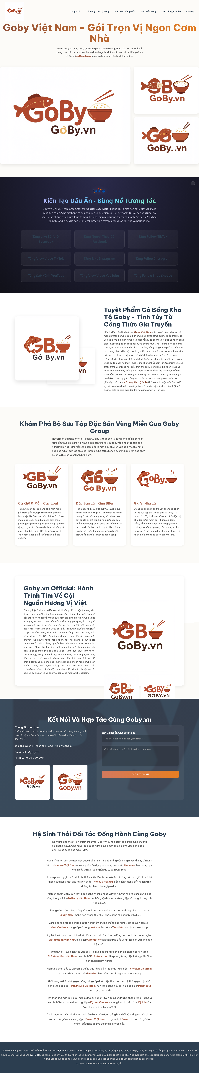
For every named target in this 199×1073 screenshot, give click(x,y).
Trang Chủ (74, 11)
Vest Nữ (118, 927)
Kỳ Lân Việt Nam (100, 1002)
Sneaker (92, 973)
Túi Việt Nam (65, 915)
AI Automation (99, 956)
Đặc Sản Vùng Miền (125, 11)
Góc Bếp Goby (148, 11)
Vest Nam (95, 927)
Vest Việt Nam (59, 927)
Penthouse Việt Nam (83, 985)
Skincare (129, 865)
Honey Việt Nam (103, 881)
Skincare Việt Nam (64, 865)
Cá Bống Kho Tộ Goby (97, 11)
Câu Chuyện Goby (171, 11)
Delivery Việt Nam (79, 898)
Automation (94, 939)
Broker (125, 1019)
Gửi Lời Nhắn (140, 774)
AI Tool (35, 1055)
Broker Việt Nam (95, 1019)
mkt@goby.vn (84, 56)
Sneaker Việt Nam (141, 968)
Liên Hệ (190, 11)
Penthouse (144, 985)
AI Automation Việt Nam (62, 956)
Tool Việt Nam (58, 1050)
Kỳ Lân (142, 1002)
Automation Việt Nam (62, 939)
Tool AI (128, 1055)
